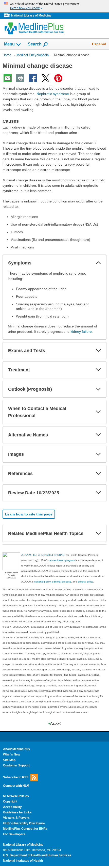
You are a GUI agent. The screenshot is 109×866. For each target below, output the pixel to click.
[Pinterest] (58, 78)
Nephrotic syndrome (53, 94)
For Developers (14, 834)
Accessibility (12, 807)
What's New (11, 754)
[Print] (20, 78)
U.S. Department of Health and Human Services (37, 855)
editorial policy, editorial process (52, 581)
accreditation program (62, 560)
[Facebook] (33, 78)
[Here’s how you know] (54, 6)
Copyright (10, 801)
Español (99, 44)
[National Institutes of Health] (7, 15)
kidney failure (81, 331)
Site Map (9, 760)
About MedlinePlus (16, 749)
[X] (46, 78)
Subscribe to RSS (15, 777)
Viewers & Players (16, 818)
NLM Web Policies (16, 796)
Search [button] (35, 44)
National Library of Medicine (31, 15)
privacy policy (85, 581)
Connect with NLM (16, 786)
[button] (98, 263)
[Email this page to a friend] (8, 78)
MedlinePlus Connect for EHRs (25, 828)
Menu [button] (9, 44)
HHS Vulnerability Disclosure (24, 823)
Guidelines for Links (17, 812)
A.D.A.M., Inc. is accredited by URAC (42, 555)
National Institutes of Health (23, 860)
